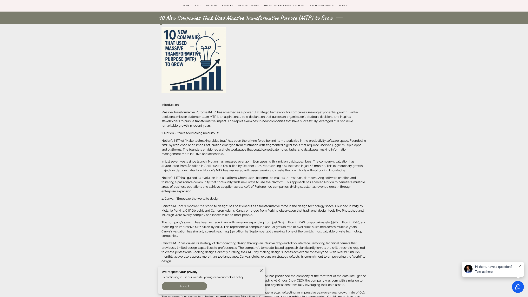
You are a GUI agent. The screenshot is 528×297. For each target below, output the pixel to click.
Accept (184, 286)
